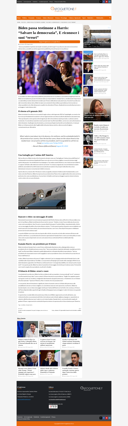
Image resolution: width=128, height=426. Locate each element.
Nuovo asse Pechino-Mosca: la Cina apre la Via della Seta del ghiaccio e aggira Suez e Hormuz (101, 55)
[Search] (110, 18)
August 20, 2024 (62, 146)
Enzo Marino (22, 44)
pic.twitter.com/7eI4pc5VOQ (52, 143)
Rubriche (90, 18)
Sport (84, 18)
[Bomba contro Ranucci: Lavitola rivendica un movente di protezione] (88, 127)
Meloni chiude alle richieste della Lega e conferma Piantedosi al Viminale (49, 370)
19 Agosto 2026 (94, 119)
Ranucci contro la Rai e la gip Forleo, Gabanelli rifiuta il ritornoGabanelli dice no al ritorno (102, 79)
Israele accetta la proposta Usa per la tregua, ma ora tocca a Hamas (33, 310)
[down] (94, 18)
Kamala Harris (29, 305)
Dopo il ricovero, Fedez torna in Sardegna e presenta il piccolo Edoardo (101, 162)
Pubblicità (35, 1)
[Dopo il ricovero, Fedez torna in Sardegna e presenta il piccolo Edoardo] (88, 162)
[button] (42, 196)
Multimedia (99, 18)
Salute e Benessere (48, 18)
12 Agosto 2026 (49, 374)
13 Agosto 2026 (103, 153)
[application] (42, 196)
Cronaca (38, 18)
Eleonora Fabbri (44, 347)
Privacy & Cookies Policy (60, 1)
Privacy (51, 1)
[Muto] (61, 208)
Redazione (19, 1)
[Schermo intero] (64, 208)
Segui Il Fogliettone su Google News (49, 42)
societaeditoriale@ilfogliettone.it (57, 399)
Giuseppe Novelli (22, 347)
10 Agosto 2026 (103, 165)
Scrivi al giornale (27, 1)
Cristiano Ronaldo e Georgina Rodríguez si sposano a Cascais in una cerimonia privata (101, 150)
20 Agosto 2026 (30, 347)
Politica (24, 18)
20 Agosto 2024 (29, 44)
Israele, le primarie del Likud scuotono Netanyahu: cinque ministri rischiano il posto (100, 90)
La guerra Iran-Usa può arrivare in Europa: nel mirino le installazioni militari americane (96, 42)
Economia (31, 18)
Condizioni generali (43, 1)
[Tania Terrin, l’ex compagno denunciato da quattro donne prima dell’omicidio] (97, 110)
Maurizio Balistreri (22, 376)
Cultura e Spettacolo (75, 18)
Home (19, 18)
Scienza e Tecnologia (61, 18)
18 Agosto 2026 (71, 347)
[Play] (20, 208)
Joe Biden (23, 305)
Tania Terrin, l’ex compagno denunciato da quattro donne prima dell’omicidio (96, 115)
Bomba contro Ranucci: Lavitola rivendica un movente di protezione (101, 127)
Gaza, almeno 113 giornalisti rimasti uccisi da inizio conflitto (66, 309)
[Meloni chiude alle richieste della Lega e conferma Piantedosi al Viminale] (49, 358)
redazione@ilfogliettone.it (24, 399)
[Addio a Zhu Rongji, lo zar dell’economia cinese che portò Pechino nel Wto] (88, 139)
